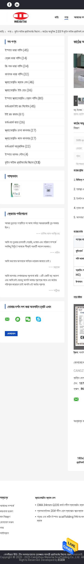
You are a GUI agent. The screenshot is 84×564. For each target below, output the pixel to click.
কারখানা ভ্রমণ (6, 511)
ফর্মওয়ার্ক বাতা (12, 122)
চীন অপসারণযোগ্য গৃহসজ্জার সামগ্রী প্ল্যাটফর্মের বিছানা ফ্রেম (45, 554)
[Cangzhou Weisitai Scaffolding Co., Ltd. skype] (41, 319)
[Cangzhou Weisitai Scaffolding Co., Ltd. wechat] (30, 319)
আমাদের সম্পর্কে (7, 505)
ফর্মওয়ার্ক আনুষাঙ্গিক (14, 146)
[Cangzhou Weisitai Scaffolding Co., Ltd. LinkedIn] (17, 4)
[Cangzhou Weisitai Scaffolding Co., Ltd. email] (10, 319)
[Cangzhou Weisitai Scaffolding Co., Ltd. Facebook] (9, 4)
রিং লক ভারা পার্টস (13, 66)
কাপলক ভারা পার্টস (14, 74)
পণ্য (66, 17)
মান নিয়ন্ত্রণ (5, 516)
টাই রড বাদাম (11, 114)
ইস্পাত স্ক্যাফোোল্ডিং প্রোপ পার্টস (21, 98)
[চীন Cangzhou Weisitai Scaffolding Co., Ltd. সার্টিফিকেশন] (16, 190)
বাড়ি (57, 17)
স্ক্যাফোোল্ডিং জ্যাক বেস (16, 82)
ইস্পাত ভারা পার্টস (13, 50)
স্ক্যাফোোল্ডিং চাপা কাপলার (17, 130)
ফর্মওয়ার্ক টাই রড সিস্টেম (17, 106)
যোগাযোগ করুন (6, 522)
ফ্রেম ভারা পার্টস (13, 58)
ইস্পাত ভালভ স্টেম (14, 154)
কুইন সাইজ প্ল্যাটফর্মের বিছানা (27, 31)
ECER (61, 559)
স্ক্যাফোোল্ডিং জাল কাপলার (17, 138)
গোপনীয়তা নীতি (10, 554)
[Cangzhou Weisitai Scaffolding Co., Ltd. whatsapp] (20, 319)
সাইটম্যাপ (4, 533)
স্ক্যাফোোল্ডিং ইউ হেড (15, 90)
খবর (2, 527)
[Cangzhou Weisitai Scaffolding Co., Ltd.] (21, 17)
